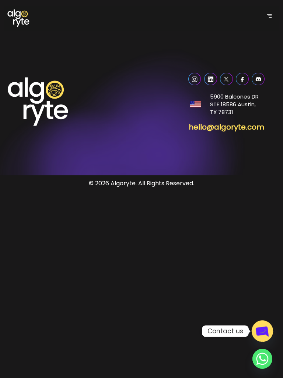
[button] (269, 15)
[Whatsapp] (262, 359)
